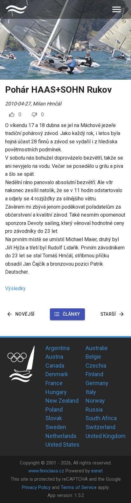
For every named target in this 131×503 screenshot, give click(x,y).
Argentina (57, 348)
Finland (94, 374)
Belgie (93, 356)
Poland (54, 409)
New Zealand (62, 400)
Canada (54, 365)
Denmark (56, 374)
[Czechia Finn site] (16, 9)
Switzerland (100, 427)
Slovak (53, 418)
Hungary (56, 392)
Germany (97, 383)
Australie (97, 348)
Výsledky (15, 288)
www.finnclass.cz (46, 471)
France (54, 383)
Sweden (55, 427)
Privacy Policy (36, 487)
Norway (95, 400)
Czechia (96, 365)
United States (62, 444)
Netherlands (61, 436)
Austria (54, 356)
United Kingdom (106, 436)
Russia (94, 409)
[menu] (116, 9)
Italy (91, 392)
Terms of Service (79, 487)
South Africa (101, 418)
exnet (97, 471)
